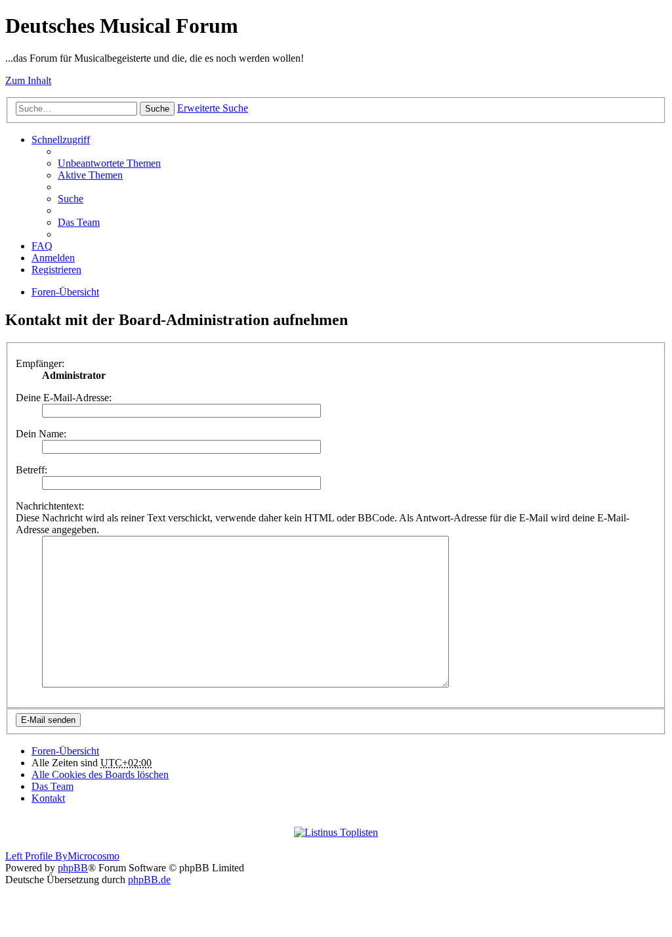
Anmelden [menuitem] (53, 257)
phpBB (73, 867)
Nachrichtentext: (50, 506)
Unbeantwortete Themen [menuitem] (109, 163)
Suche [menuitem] (70, 198)
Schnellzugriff (61, 139)
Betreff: (31, 469)
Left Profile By (36, 855)
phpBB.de (149, 879)
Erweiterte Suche (212, 108)
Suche (157, 109)
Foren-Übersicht (65, 291)
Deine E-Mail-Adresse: (64, 397)
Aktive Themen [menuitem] (90, 175)
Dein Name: (41, 433)
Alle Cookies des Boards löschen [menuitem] (100, 774)
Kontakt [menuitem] (48, 798)
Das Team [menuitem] (79, 222)
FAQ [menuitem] (42, 245)
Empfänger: (40, 363)
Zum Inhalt (28, 80)
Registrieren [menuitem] (56, 269)
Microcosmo (93, 855)
